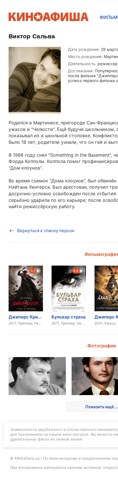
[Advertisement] (59, 262)
